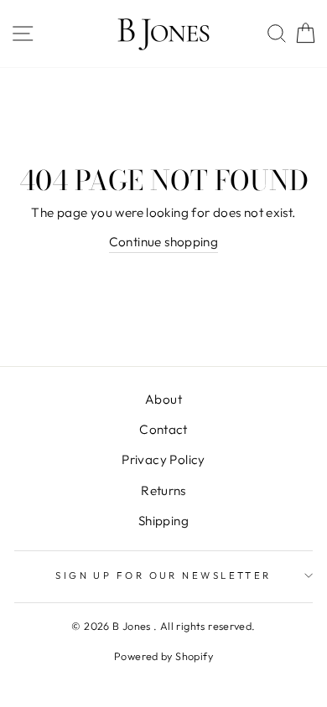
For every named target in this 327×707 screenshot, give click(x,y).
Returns (163, 490)
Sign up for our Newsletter (163, 575)
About (163, 399)
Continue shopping (164, 242)
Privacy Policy (163, 459)
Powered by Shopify (163, 656)
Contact (163, 429)
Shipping (163, 521)
